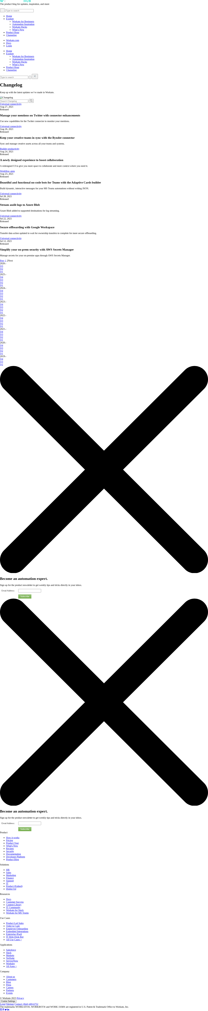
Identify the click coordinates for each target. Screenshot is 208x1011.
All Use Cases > (14, 939)
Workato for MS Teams (17, 913)
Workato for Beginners (23, 21)
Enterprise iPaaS (14, 934)
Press (8, 985)
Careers (9, 987)
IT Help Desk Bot (14, 937)
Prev (2, 260)
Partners (10, 990)
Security (10, 851)
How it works (12, 837)
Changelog (11, 35)
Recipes (10, 848)
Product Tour (12, 843)
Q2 (1, 269)
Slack (8, 952)
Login (9, 45)
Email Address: (8, 591)
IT (7, 883)
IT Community (13, 907)
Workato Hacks (19, 27)
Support (10, 880)
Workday (10, 963)
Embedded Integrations (17, 931)
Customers (11, 979)
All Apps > (11, 966)
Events (9, 993)
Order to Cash (13, 926)
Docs (8, 43)
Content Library (13, 904)
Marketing (11, 875)
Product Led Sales (15, 923)
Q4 (1, 277)
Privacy (20, 998)
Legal (2, 1004)
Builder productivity (9, 149)
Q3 (1, 266)
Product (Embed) (14, 886)
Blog (8, 982)
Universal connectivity (11, 104)
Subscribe (24, 596)
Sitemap (10, 1004)
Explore (10, 18)
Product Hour (12, 32)
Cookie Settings (8, 1001)
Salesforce (11, 950)
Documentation (13, 854)
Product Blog (12, 859)
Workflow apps (7, 171)
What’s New (18, 29)
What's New (12, 846)
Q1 (1, 271)
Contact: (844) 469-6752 (26, 1004)
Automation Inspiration (23, 24)
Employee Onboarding (17, 928)
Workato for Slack (15, 910)
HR (8, 870)
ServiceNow (12, 961)
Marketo (10, 955)
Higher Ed (11, 889)
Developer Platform (15, 856)
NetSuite (10, 958)
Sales (8, 872)
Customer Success (15, 902)
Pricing (9, 840)
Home (9, 16)
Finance (10, 878)
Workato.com (12, 40)
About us (10, 976)
